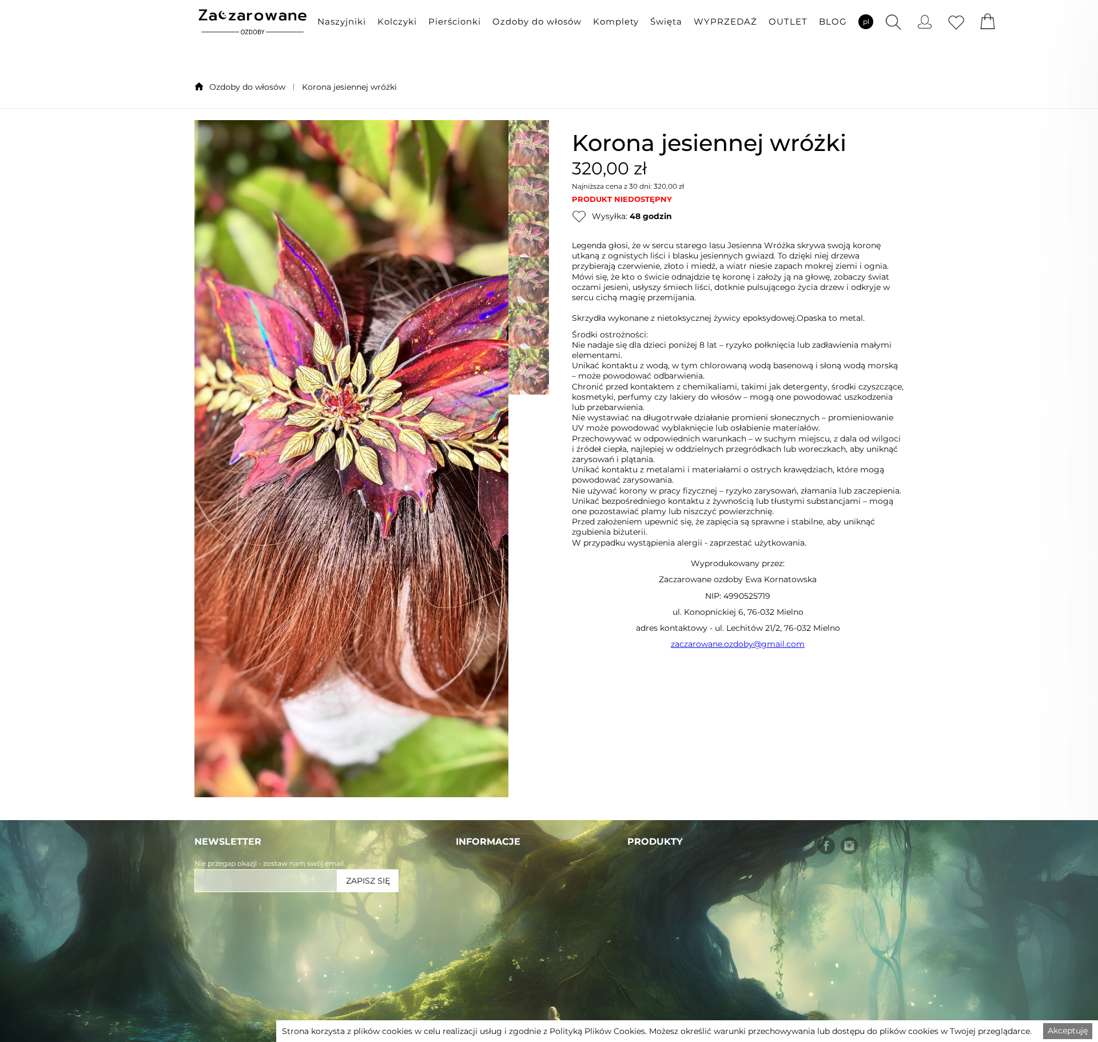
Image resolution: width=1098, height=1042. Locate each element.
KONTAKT (477, 990)
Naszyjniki (341, 21)
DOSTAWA (479, 923)
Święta (666, 21)
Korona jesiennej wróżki (349, 87)
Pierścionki (454, 21)
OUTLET (788, 21)
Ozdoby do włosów (537, 21)
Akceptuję (1068, 1030)
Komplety (616, 21)
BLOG (833, 21)
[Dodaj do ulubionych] (579, 216)
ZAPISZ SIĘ (368, 881)
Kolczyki (397, 21)
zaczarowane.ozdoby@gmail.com (738, 644)
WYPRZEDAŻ (725, 21)
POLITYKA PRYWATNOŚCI (514, 968)
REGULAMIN (485, 946)
